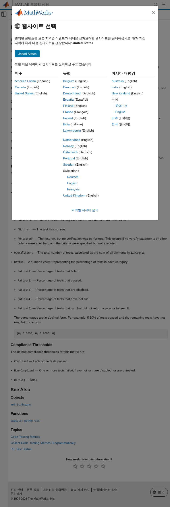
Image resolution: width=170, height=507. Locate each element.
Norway (68, 146)
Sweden (68, 164)
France (68, 112)
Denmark (69, 87)
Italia (66, 124)
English (72, 183)
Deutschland (72, 93)
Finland (68, 105)
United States (24, 93)
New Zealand (121, 93)
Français (73, 189)
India (115, 87)
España (68, 99)
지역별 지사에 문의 (85, 210)
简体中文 (121, 105)
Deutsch (73, 177)
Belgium (68, 81)
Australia (118, 81)
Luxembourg (72, 130)
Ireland (68, 118)
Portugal (69, 158)
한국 (115, 124)
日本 (115, 118)
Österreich (70, 152)
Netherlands (71, 140)
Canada (20, 87)
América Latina (25, 81)
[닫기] (154, 13)
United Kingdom (74, 195)
